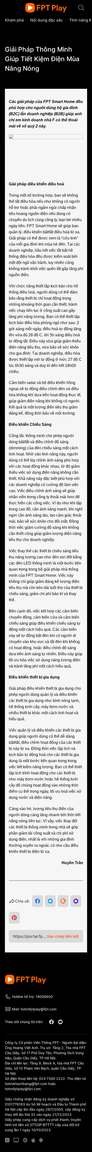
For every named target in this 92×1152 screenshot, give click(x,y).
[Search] (81, 8)
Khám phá (14, 20)
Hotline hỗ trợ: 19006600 (32, 996)
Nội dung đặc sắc (46, 20)
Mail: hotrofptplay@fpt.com (34, 1009)
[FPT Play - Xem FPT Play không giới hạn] (46, 8)
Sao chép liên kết (63, 936)
